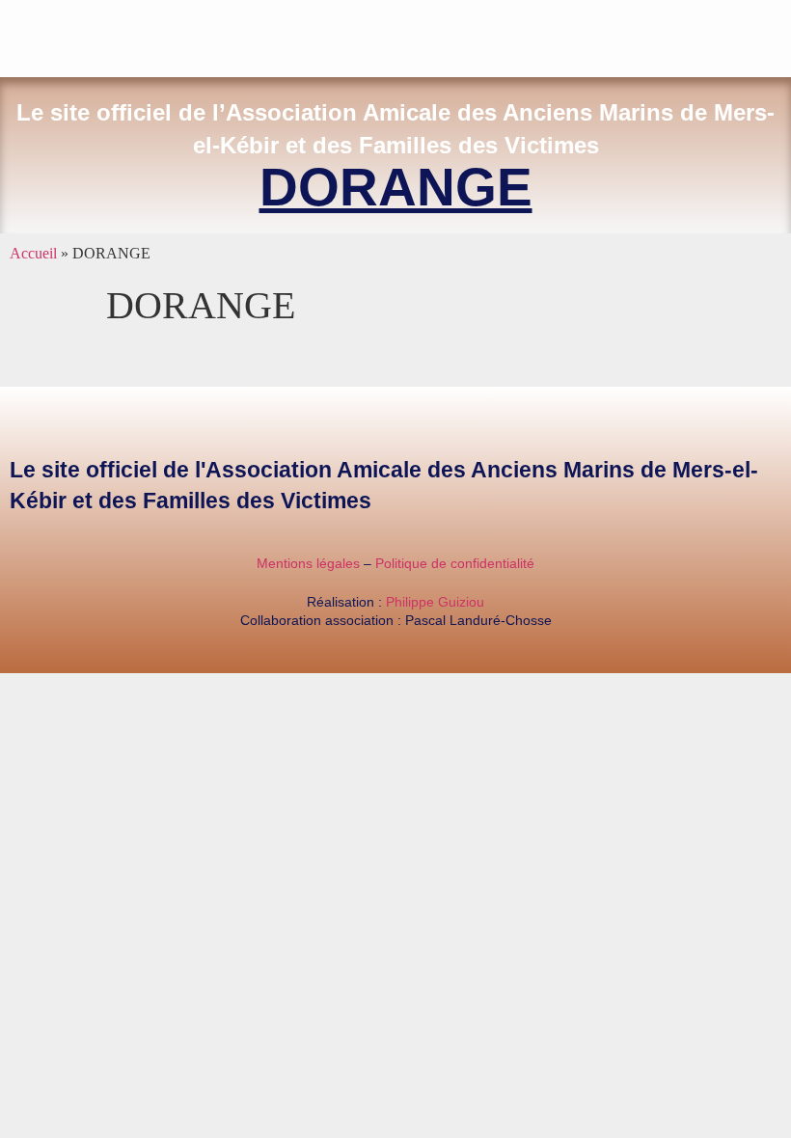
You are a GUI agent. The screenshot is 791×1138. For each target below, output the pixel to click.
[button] (777, 34)
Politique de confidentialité (454, 563)
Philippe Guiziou (435, 602)
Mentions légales (308, 563)
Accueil (33, 253)
